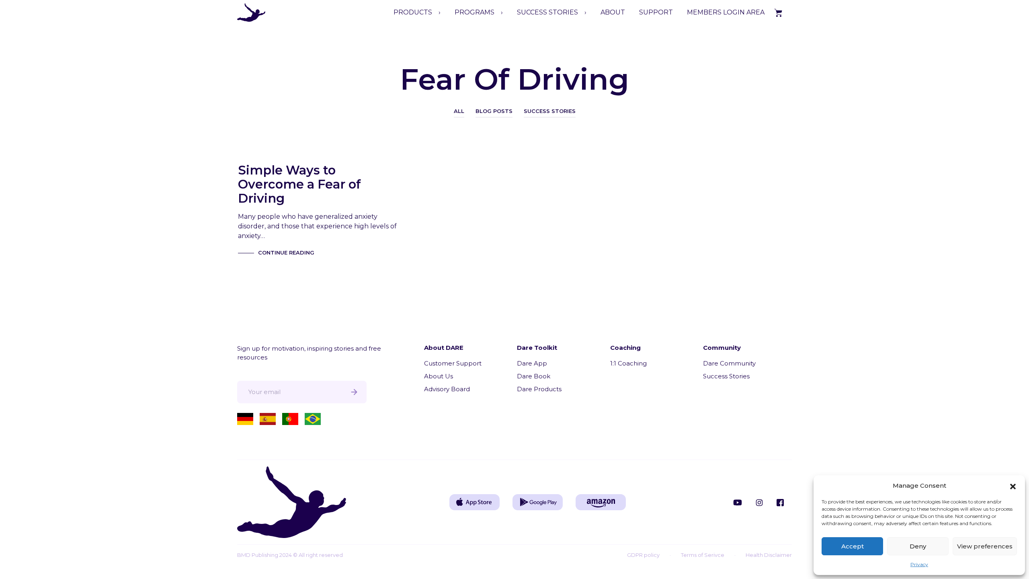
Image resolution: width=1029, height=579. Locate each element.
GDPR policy (643, 555)
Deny (918, 546)
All (459, 111)
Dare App (532, 363)
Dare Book (533, 376)
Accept (852, 546)
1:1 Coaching (628, 363)
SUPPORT (656, 12)
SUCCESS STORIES (547, 12)
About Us (438, 376)
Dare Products (539, 389)
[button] (1013, 486)
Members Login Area (726, 12)
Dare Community (729, 363)
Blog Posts (494, 111)
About (613, 12)
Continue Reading (286, 252)
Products (413, 12)
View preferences (985, 546)
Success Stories (550, 111)
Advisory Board (447, 389)
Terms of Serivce (702, 555)
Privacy (919, 564)
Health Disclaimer (769, 555)
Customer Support (453, 363)
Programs (474, 12)
